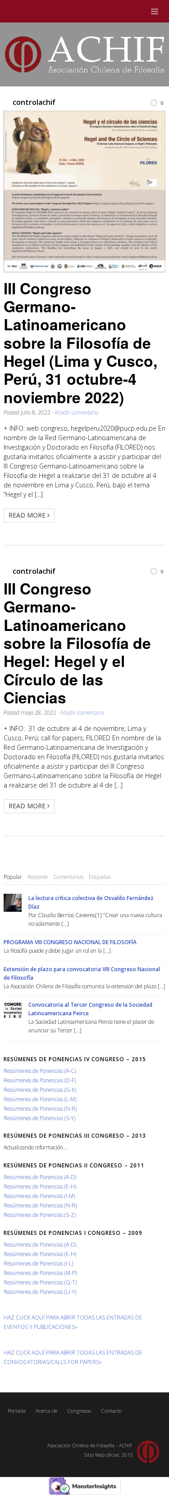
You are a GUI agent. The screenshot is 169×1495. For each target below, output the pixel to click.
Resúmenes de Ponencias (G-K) (40, 1089)
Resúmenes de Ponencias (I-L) (38, 1263)
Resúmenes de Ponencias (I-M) (39, 1195)
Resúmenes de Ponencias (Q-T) (40, 1282)
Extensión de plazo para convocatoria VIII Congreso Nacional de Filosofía (82, 973)
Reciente (37, 876)
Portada (17, 1410)
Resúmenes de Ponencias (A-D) (40, 1176)
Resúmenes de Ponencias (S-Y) (39, 1117)
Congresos (79, 1410)
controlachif (34, 102)
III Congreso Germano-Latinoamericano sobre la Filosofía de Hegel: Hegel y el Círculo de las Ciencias (77, 642)
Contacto (111, 1410)
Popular (13, 876)
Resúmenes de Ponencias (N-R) (40, 1108)
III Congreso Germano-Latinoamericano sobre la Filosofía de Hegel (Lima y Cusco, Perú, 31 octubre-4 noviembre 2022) (80, 342)
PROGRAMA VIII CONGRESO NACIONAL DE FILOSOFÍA (70, 942)
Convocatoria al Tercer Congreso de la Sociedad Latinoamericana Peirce (90, 1009)
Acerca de (46, 1410)
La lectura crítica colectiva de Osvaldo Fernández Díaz (91, 902)
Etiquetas (100, 876)
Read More (28, 515)
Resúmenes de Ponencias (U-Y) (40, 1291)
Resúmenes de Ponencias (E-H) (40, 1186)
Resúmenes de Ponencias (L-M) (40, 1099)
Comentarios (68, 876)
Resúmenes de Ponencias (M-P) (40, 1272)
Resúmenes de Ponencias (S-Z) (40, 1214)
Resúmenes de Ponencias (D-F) (40, 1080)
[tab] (13, 877)
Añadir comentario (76, 412)
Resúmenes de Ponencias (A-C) (40, 1070)
